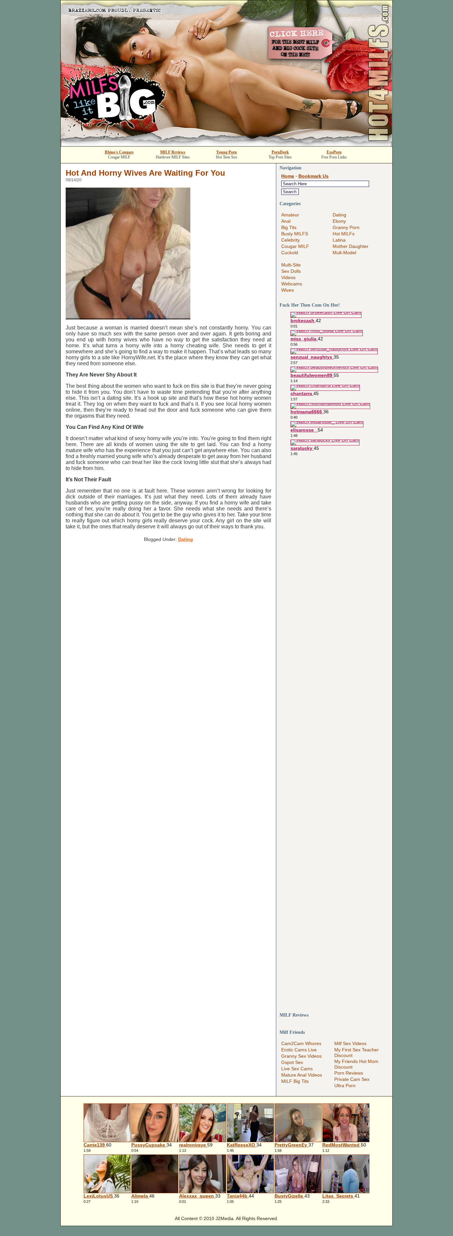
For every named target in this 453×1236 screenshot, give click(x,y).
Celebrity (290, 240)
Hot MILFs (344, 233)
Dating (185, 539)
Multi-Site (291, 264)
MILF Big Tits (295, 1081)
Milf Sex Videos (350, 1043)
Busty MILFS (294, 233)
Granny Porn (346, 227)
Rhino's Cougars (119, 152)
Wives (287, 290)
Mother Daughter (350, 246)
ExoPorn (334, 152)
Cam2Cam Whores (301, 1043)
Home (287, 176)
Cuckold (289, 252)
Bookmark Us (313, 176)
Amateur (290, 214)
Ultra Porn (345, 1085)
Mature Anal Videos (301, 1075)
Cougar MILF (295, 246)
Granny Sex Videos (301, 1056)
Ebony (339, 221)
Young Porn (226, 152)
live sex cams (297, 1068)
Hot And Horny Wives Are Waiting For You (145, 172)
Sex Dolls (291, 271)
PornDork (280, 152)
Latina (339, 240)
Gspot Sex (292, 1062)
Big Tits (288, 227)
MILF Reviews (172, 152)
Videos (288, 277)
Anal (286, 221)
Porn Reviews (348, 1073)
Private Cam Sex (351, 1079)
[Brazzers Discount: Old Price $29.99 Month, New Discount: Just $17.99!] (226, 144)
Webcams (291, 283)
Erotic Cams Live (299, 1049)
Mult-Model (344, 252)
